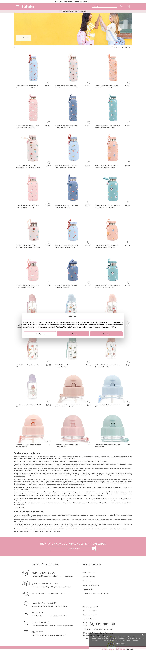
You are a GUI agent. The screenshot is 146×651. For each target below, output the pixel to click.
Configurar (39, 334)
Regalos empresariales (91, 585)
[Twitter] (92, 624)
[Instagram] (112, 624)
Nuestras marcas (89, 577)
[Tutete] (28, 7)
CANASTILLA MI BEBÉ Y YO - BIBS (95, 593)
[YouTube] (105, 624)
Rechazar (73, 334)
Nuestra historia (88, 572)
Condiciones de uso (90, 615)
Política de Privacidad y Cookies (104, 327)
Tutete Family (88, 589)
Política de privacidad (90, 607)
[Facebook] (85, 624)
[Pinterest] (98, 624)
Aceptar (106, 334)
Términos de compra (90, 619)
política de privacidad (107, 640)
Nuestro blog (87, 581)
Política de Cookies (89, 611)
